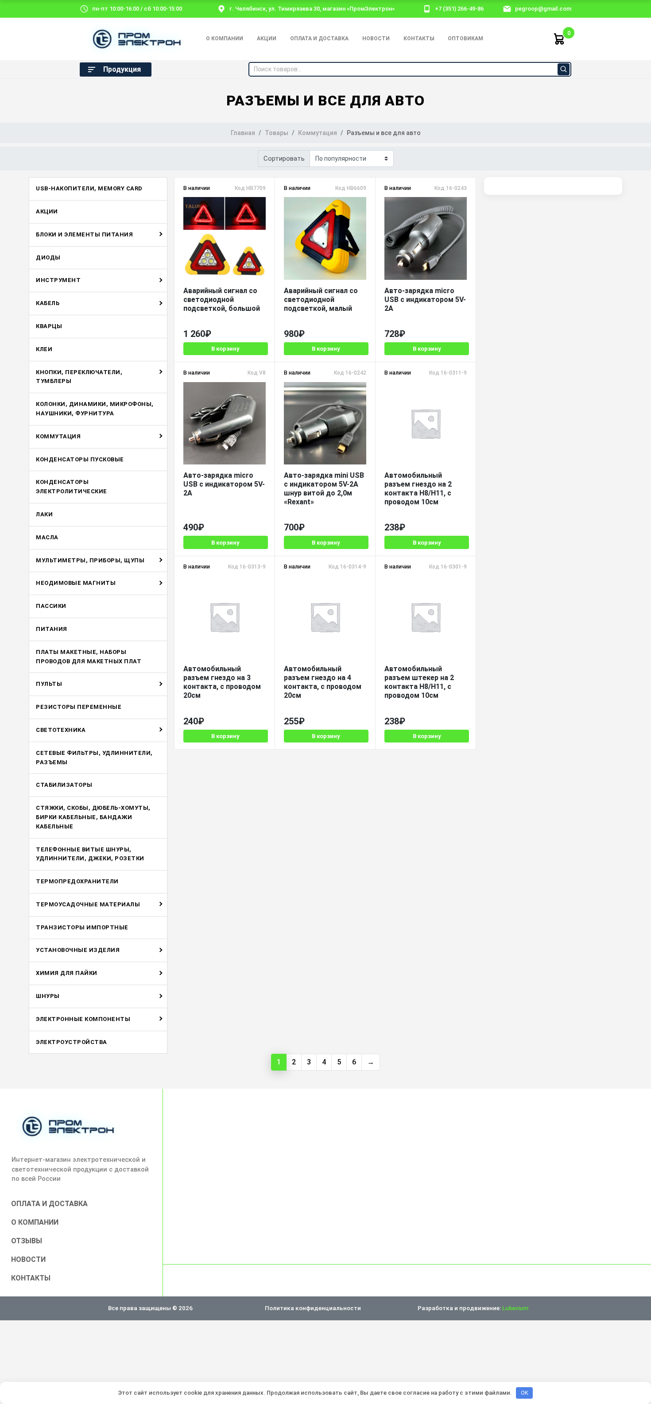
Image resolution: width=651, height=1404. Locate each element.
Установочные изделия (78, 950)
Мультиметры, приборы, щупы (90, 560)
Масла (47, 537)
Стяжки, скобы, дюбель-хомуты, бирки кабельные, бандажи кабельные (93, 817)
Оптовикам (465, 38)
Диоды (48, 257)
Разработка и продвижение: (473, 1307)
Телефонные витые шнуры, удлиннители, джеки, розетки (90, 854)
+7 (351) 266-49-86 (459, 8)
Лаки (44, 514)
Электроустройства (71, 1042)
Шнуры (48, 996)
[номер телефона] (426, 8)
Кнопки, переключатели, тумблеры (79, 377)
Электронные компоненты (83, 1019)
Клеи (44, 349)
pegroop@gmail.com (543, 8)
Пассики (51, 606)
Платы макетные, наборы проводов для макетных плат (88, 657)
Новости (376, 38)
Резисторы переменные (78, 707)
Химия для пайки (66, 973)
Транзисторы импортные (82, 927)
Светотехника (60, 730)
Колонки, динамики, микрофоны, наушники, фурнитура (95, 409)
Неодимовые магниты (76, 583)
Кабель (47, 303)
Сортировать (284, 158)
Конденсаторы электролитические (71, 487)
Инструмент (58, 280)
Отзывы (26, 1241)
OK (524, 1392)
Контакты (418, 38)
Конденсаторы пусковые (80, 459)
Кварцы (49, 326)
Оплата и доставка (319, 38)
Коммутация (58, 436)
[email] (507, 8)
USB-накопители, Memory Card (89, 188)
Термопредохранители (77, 881)
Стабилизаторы (64, 784)
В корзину (225, 348)
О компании (224, 38)
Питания (51, 629)
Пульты (49, 684)
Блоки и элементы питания (84, 234)
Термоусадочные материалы (88, 904)
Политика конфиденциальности (313, 1307)
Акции (266, 38)
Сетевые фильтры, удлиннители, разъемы (94, 758)
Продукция (122, 69)
